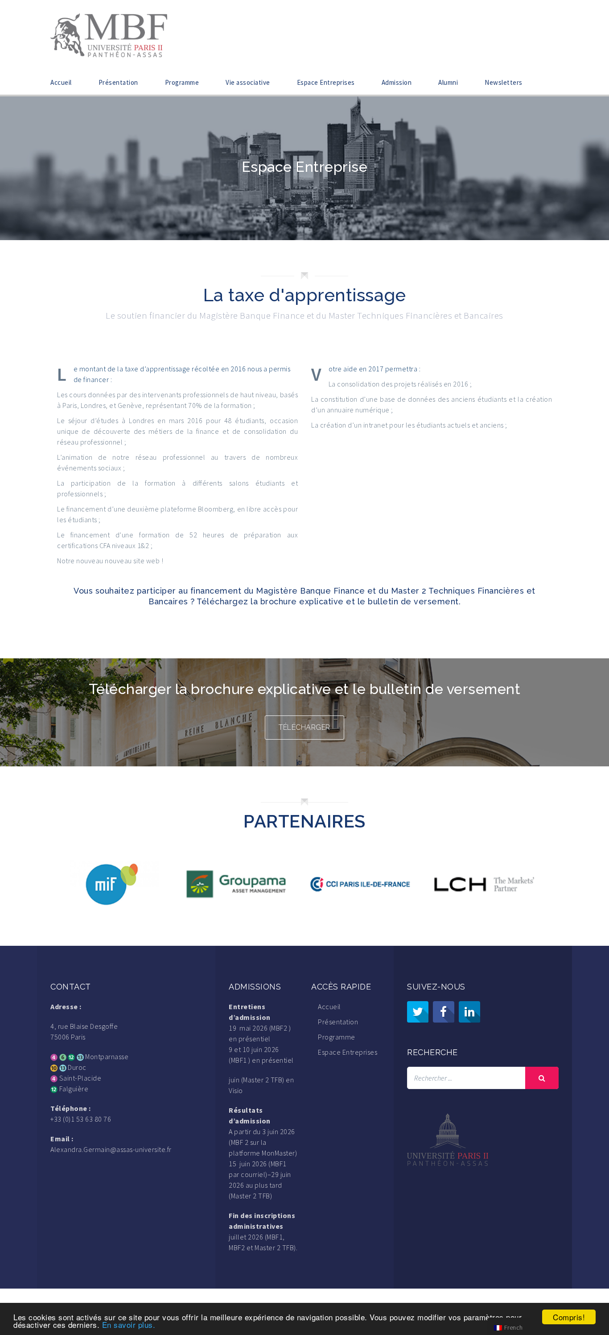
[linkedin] (469, 1012)
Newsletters (504, 82)
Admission (397, 82)
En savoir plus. (129, 1324)
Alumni (448, 82)
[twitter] (417, 1012)
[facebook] (443, 1012)
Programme (182, 82)
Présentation (118, 82)
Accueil (61, 82)
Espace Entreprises (326, 82)
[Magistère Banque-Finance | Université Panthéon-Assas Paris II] (108, 34)
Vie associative (248, 82)
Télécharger (304, 727)
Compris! (569, 1317)
